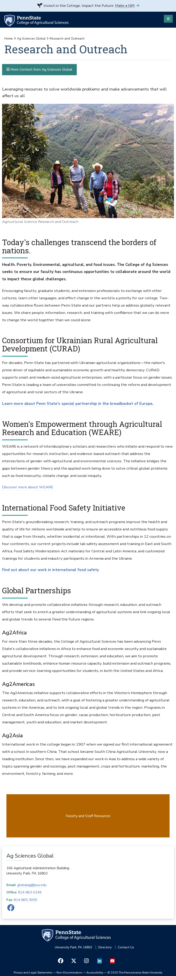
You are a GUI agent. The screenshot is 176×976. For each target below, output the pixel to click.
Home (8, 38)
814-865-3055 (25, 899)
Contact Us (126, 947)
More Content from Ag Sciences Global (40, 69)
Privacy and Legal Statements (33, 972)
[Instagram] (86, 961)
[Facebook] (10, 909)
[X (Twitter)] (73, 961)
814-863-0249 (29, 892)
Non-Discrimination (69, 972)
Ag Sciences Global (31, 38)
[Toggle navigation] (168, 19)
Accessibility (94, 972)
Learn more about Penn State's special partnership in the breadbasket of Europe (77, 403)
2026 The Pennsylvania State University (134, 972)
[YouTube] (112, 961)
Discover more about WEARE (27, 487)
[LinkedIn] (99, 961)
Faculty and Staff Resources (88, 815)
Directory (105, 947)
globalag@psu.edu (32, 884)
